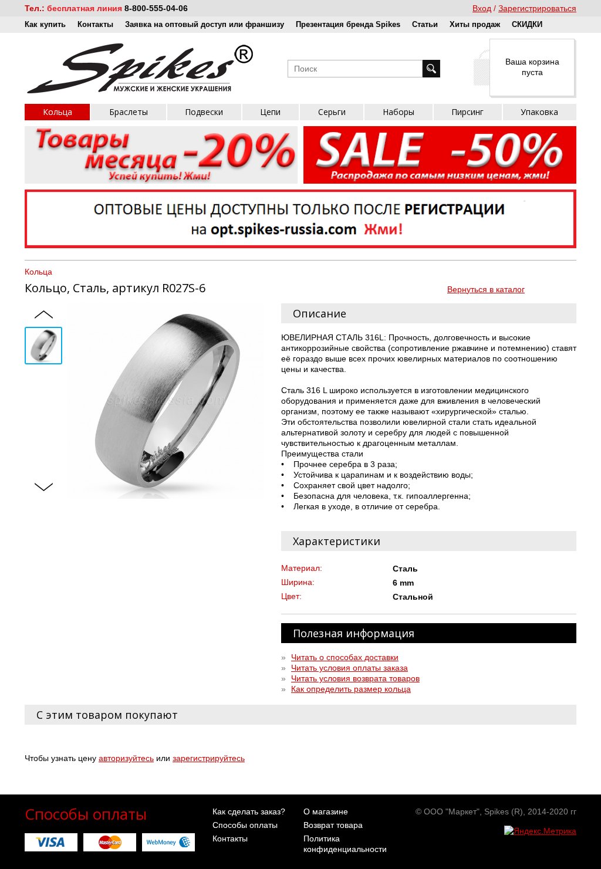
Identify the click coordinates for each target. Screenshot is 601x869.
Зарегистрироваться (537, 8)
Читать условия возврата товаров (355, 678)
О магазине (325, 811)
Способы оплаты (245, 825)
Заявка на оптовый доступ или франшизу (204, 24)
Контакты (95, 24)
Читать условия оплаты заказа (349, 667)
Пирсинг (467, 111)
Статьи (425, 24)
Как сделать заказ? (248, 811)
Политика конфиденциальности (345, 844)
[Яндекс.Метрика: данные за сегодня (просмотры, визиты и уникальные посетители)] (540, 831)
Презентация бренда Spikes (348, 24)
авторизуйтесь (126, 758)
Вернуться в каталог (486, 289)
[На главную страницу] (140, 68)
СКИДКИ (527, 24)
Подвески (204, 111)
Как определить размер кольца (351, 689)
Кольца (57, 111)
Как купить (45, 24)
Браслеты (128, 111)
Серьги (332, 111)
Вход (481, 8)
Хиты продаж (475, 24)
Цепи (270, 111)
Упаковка (539, 111)
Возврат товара (333, 825)
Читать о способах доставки (345, 657)
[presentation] (43, 315)
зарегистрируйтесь (209, 758)
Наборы (398, 111)
